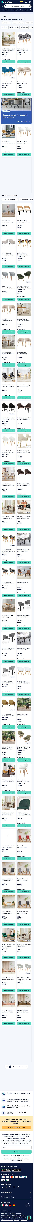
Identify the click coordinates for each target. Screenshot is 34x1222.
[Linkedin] (2, 1187)
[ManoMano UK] (6, 1205)
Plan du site (19, 1213)
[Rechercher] (5, 6)
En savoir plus (19, 1160)
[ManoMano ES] (14, 1205)
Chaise (4, 16)
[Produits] (2, 6)
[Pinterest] (10, 1187)
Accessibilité (24, 1220)
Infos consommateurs (7, 1220)
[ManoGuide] (29, 1218)
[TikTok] (17, 1187)
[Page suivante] (26, 1066)
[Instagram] (14, 1187)
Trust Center (4, 1217)
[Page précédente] (7, 1066)
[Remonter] (28, 1205)
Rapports (16, 1220)
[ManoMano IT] (2, 1205)
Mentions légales (5, 1215)
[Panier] (30, 2)
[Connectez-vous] (26, 2)
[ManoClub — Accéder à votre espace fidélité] (21, 2)
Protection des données (18, 1215)
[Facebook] (6, 1187)
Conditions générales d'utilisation (18, 1217)
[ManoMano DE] (10, 1205)
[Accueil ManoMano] (9, 2)
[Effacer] (30, 6)
